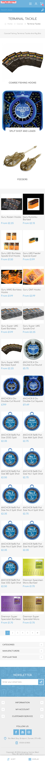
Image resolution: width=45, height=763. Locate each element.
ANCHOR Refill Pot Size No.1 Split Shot (33, 472)
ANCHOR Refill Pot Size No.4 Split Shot (33, 509)
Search (42, 9)
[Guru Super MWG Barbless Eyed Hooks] (11, 349)
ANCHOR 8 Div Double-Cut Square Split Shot (33, 401)
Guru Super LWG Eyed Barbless (9, 327)
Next (32, 633)
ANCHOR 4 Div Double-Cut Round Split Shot (32, 365)
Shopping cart (41, 3)
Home (10, 24)
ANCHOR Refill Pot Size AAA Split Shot (33, 436)
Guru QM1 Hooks (31, 290)
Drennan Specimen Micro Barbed (33, 581)
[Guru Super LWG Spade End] (33, 313)
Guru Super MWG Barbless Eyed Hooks (10, 365)
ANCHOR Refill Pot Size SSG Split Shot (11, 581)
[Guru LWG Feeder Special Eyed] (33, 240)
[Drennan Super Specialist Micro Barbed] (33, 603)
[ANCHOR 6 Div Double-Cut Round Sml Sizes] (11, 385)
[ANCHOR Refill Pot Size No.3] (11, 494)
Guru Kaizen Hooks (11, 217)
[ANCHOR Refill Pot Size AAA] (33, 422)
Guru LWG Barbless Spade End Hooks (11, 254)
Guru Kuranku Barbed (30, 218)
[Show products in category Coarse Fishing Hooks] (22, 62)
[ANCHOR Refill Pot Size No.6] (11, 531)
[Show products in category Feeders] (22, 159)
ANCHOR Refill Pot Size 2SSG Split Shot (10, 437)
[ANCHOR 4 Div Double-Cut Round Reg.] (33, 349)
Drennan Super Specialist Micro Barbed (31, 619)
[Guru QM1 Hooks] (33, 276)
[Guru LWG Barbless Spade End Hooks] (11, 240)
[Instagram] (29, 732)
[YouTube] (22, 732)
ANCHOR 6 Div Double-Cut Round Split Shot (10, 401)
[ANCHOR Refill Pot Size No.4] (33, 494)
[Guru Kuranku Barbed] (33, 204)
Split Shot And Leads (23, 131)
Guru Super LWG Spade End (31, 327)
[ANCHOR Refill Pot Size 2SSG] (11, 422)
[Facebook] (16, 732)
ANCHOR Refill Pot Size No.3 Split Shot (11, 509)
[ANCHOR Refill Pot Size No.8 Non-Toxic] (33, 531)
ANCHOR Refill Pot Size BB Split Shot (10, 472)
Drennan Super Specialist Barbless (11, 618)
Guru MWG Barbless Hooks (11, 291)
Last (37, 633)
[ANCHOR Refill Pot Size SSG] (11, 567)
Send (40, 682)
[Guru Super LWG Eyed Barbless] (11, 313)
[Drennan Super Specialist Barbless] (11, 603)
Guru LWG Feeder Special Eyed (32, 254)
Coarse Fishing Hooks (22, 83)
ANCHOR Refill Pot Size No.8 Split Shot (33, 545)
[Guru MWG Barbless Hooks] (11, 276)
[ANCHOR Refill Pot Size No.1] (33, 458)
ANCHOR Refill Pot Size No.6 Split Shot (11, 545)
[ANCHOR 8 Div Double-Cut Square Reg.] (33, 385)
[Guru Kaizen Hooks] (11, 204)
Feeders (22, 179)
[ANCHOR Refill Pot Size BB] (11, 458)
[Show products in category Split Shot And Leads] (22, 110)
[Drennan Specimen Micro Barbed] (33, 567)
